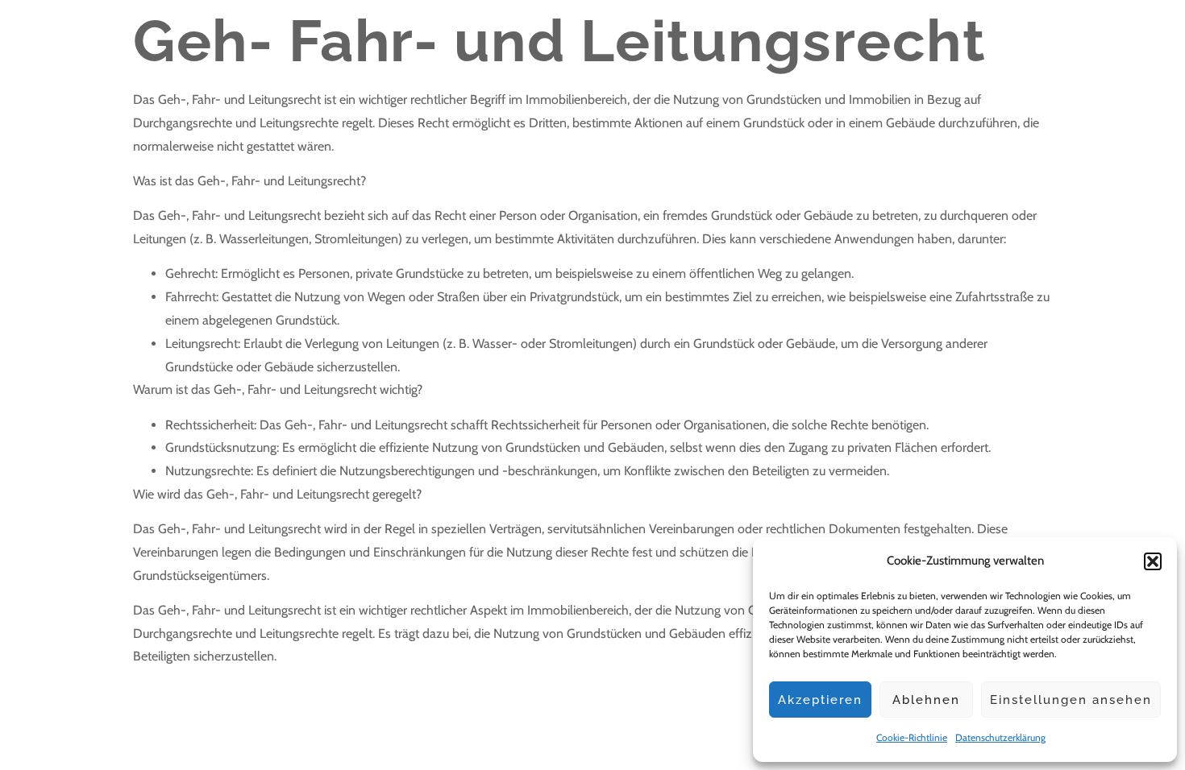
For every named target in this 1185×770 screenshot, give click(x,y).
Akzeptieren (820, 700)
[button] (1153, 561)
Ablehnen (926, 700)
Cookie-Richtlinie (911, 737)
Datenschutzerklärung (1000, 737)
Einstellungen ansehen (1071, 700)
